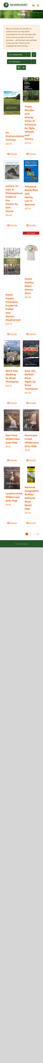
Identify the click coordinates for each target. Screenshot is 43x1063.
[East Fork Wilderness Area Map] (12, 420)
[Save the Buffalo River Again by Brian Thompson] (31, 353)
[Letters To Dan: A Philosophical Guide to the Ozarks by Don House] (12, 171)
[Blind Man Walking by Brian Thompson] (12, 353)
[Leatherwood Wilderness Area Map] (12, 478)
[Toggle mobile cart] (33, 5)
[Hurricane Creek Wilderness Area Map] (31, 420)
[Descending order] (34, 54)
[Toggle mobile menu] (38, 5)
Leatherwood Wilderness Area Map (13, 497)
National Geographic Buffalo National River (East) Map (32, 498)
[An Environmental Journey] (12, 102)
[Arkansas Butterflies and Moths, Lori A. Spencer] (31, 171)
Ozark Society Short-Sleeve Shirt (29, 286)
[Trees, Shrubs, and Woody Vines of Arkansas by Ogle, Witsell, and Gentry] (31, 89)
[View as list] (23, 67)
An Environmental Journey (14, 136)
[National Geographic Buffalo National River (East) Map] (31, 475)
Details (13, 153)
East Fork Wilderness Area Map (12, 439)
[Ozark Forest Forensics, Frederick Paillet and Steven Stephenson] (12, 261)
